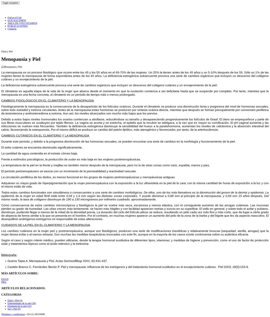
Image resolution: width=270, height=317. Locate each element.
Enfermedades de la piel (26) (22, 303)
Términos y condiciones (13, 314)
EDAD (4, 279)
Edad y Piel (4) (15, 300)
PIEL (4, 282)
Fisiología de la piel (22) (19, 306)
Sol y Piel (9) (14, 309)
